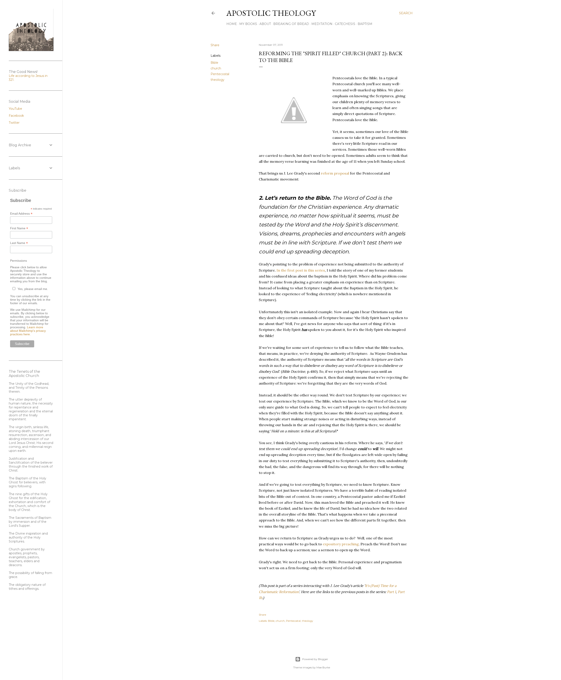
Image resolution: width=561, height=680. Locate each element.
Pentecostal (220, 74)
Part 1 (391, 592)
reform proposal (335, 173)
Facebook (16, 116)
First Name (19, 228)
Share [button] (215, 45)
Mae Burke (323, 667)
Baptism (365, 24)
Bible (214, 63)
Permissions (18, 260)
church (216, 68)
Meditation (321, 24)
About (265, 24)
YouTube (15, 109)
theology (217, 80)
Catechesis (345, 24)
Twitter (14, 123)
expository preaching (341, 544)
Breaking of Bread (291, 24)
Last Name (19, 243)
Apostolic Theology (271, 13)
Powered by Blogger (315, 659)
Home (231, 24)
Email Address (21, 214)
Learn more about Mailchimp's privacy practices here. (28, 330)
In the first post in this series (301, 270)
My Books (248, 24)
